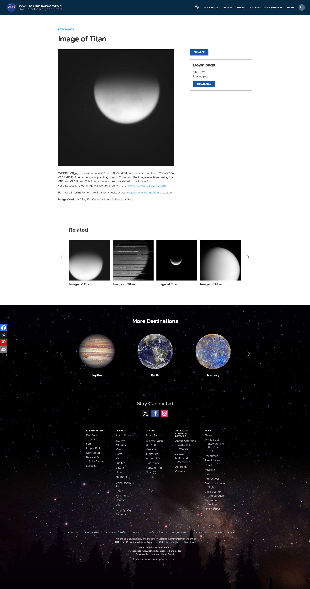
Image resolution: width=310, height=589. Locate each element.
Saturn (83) (152, 458)
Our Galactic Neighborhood (40, 9)
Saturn (120, 468)
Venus (120, 449)
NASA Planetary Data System (146, 185)
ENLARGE (199, 52)
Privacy (124, 532)
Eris (118, 505)
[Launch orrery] (196, 8)
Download (204, 84)
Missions (210, 469)
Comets (180, 471)
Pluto (119, 486)
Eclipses (91, 466)
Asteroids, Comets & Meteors (181, 433)
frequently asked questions (144, 192)
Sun (88, 443)
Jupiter (97, 375)
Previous (61, 257)
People (209, 465)
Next (248, 257)
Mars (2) (150, 449)
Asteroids (181, 467)
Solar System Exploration (40, 4)
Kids (207, 474)
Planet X (121, 514)
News (208, 435)
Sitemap (217, 532)
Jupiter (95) (152, 454)
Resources (211, 456)
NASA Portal (201, 532)
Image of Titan (80, 284)
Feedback (109, 532)
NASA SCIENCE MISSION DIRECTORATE (169, 532)
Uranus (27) (152, 463)
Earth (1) (150, 445)
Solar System (94, 430)
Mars (119, 458)
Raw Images (66, 29)
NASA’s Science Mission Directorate (177, 542)
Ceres (119, 491)
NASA (12, 7)
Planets (121, 430)
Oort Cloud (93, 453)
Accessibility (234, 532)
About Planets (125, 435)
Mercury (213, 375)
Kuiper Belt (93, 448)
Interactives (212, 479)
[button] (291, 8)
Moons (149, 430)
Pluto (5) (150, 472)
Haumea (121, 500)
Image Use (139, 532)
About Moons (153, 435)
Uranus (120, 472)
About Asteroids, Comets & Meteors (185, 445)
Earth (155, 375)
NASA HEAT (212, 508)
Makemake (122, 495)
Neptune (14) (153, 468)
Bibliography (91, 532)
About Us (73, 532)
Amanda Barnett (163, 548)
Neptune (121, 477)
